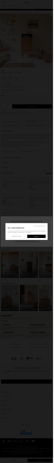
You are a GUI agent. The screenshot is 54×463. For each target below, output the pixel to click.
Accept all (36, 236)
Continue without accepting (39, 225)
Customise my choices (16, 236)
